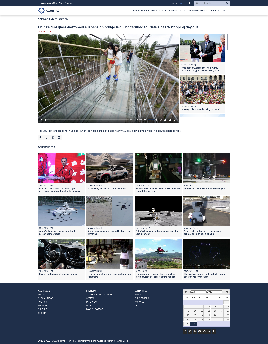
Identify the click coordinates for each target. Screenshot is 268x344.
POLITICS (152, 10)
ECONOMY (194, 10)
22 (228, 315)
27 (215, 319)
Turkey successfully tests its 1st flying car (205, 188)
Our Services (142, 298)
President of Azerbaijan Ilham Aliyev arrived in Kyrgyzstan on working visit (200, 69)
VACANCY (139, 302)
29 (228, 319)
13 (215, 311)
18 (201, 315)
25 (201, 319)
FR (190, 3)
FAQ (136, 305)
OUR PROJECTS (216, 10)
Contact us (141, 291)
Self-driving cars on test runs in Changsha (108, 188)
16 (188, 315)
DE (186, 3)
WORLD (89, 305)
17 (195, 315)
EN (181, 3)
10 (195, 311)
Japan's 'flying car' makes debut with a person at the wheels (58, 232)
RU (177, 3)
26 (209, 319)
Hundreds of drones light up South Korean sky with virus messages (205, 275)
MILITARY (163, 10)
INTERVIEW (91, 302)
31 (195, 323)
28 (221, 319)
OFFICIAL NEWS (139, 10)
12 (209, 311)
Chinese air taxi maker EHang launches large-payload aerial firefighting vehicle (155, 275)
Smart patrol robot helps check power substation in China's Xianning (203, 232)
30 (188, 323)
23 (188, 319)
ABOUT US (139, 294)
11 (202, 311)
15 (228, 311)
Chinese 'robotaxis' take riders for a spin (59, 274)
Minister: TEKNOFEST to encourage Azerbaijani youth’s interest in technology (59, 189)
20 (215, 315)
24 (195, 319)
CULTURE (173, 10)
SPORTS (90, 298)
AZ (173, 3)
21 (221, 315)
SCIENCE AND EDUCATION (53, 19)
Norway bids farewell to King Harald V (200, 109)
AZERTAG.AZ (44, 291)
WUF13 (203, 10)
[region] (204, 75)
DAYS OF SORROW (94, 309)
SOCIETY (183, 10)
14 (221, 311)
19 (209, 315)
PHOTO (41, 294)
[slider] (87, 119)
